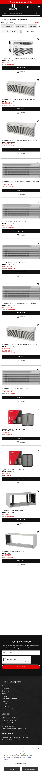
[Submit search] (37, 13)
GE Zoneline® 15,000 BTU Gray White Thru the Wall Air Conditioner (20, 344)
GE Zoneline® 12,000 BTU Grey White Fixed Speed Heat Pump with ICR (21, 181)
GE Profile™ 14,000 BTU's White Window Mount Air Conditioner (18, 58)
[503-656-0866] (33, 7)
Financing (5, 696)
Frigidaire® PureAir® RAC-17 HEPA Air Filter (13, 470)
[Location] (28, 7)
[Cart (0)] (39, 7)
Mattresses (5, 688)
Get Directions (7, 722)
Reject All (12, 769)
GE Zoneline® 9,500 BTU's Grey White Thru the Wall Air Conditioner (20, 99)
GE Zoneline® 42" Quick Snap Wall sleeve (13, 551)
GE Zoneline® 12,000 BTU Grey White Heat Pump (15, 222)
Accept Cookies (30, 769)
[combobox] (31, 31)
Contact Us (5, 706)
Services (5, 703)
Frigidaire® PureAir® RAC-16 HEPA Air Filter (13, 429)
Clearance (5, 691)
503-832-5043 (11, 726)
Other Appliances (22, 19)
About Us (5, 701)
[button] (3, 7)
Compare (22, 71)
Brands (4, 693)
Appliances (12, 19)
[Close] (39, 748)
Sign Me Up (21, 667)
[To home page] (13, 7)
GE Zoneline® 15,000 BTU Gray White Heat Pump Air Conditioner (19, 303)
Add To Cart (21, 68)
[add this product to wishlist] (37, 39)
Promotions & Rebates (9, 698)
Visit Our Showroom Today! (22, 2)
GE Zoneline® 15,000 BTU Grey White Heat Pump (15, 388)
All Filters (12, 31)
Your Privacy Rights (21, 763)
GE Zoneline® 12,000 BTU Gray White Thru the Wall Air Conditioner (20, 140)
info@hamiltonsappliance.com (16, 728)
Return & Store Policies (9, 709)
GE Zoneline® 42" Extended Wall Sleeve (12, 510)
